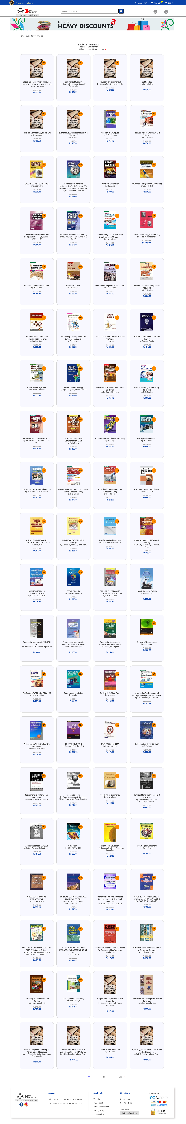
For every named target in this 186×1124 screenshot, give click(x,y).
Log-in (170, 3)
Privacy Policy (99, 1110)
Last (120, 1077)
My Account (142, 3)
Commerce (38, 36)
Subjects (29, 36)
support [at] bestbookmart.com (69, 1099)
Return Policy (99, 1114)
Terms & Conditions (101, 1107)
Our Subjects (125, 1099)
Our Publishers (126, 1103)
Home (22, 36)
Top (88, 1077)
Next (103, 49)
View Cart (157, 3)
